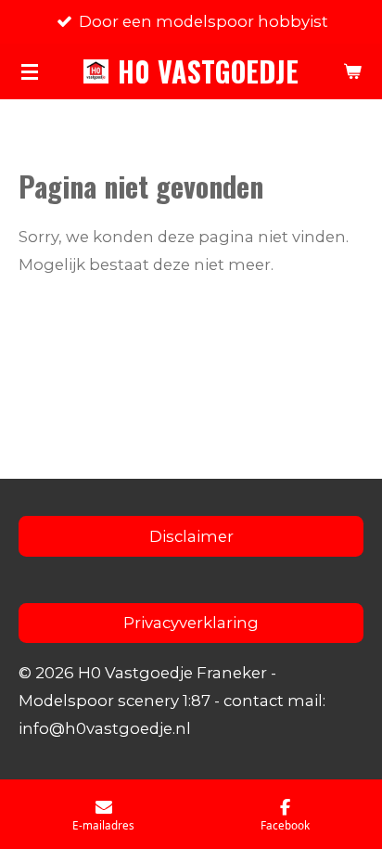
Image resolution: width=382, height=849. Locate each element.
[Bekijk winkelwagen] (352, 71)
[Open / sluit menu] (29, 71)
